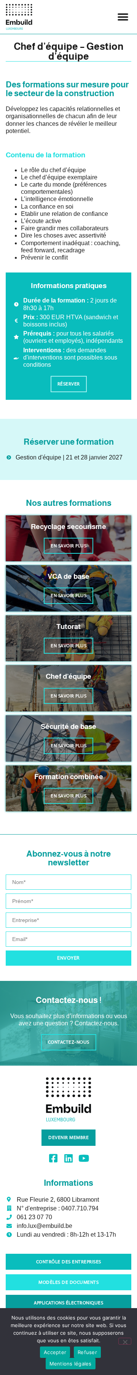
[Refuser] (124, 1341)
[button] (122, 16)
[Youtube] (84, 1158)
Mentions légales (70, 1364)
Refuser (87, 1352)
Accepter (55, 1352)
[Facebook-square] (53, 1158)
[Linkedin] (68, 1158)
